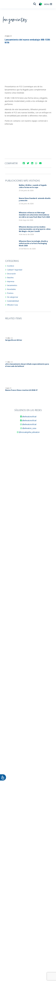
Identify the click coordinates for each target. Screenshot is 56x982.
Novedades (11, 289)
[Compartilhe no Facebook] (24, 163)
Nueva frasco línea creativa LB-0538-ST (21, 390)
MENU (47, 4)
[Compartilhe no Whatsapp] (36, 163)
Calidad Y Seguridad (14, 270)
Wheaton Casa (12, 305)
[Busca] (35, 4)
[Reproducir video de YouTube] (28, 141)
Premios (10, 293)
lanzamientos (12, 285)
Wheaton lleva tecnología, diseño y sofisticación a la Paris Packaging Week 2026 (33, 243)
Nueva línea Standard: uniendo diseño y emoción (35, 199)
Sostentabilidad (13, 301)
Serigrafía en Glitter (13, 340)
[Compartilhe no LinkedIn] (32, 163)
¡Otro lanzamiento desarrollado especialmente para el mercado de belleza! (27, 365)
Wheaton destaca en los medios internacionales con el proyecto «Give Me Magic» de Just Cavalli (35, 229)
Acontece (10, 266)
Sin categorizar (12, 297)
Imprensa (10, 281)
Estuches (10, 277)
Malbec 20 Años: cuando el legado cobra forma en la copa (33, 186)
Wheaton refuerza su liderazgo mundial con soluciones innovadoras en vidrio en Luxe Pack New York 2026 (34, 214)
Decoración (11, 274)
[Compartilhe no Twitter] (28, 163)
